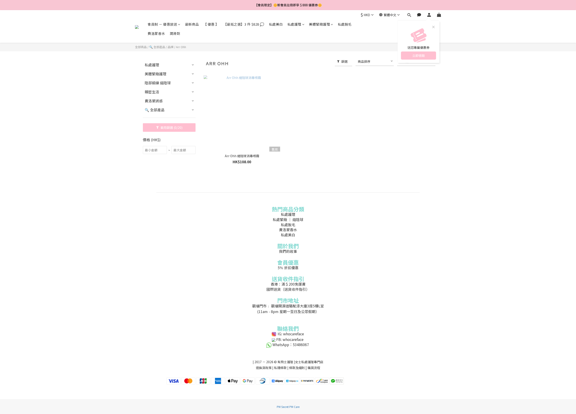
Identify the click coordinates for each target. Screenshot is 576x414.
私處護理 (294, 24)
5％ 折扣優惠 (288, 267)
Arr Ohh (181, 47)
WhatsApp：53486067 (291, 344)
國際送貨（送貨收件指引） (288, 289)
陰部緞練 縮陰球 (158, 82)
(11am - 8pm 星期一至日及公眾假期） (288, 311)
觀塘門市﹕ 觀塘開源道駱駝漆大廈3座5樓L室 (288, 306)
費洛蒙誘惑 (154, 100)
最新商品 (192, 24)
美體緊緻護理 (319, 24)
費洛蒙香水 (156, 33)
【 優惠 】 (211, 24)
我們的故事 (288, 251)
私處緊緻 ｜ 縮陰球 (288, 219)
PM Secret (283, 407)
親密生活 (152, 91)
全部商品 (141, 47)
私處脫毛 (345, 24)
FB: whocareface (289, 339)
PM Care (294, 407)
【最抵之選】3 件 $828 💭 (243, 24)
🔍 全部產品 (157, 47)
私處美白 (276, 24)
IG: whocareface (291, 333)
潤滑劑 (175, 33)
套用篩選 (171, 127)
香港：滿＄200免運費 (288, 284)
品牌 (170, 47)
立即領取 (418, 55)
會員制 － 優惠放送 (162, 24)
